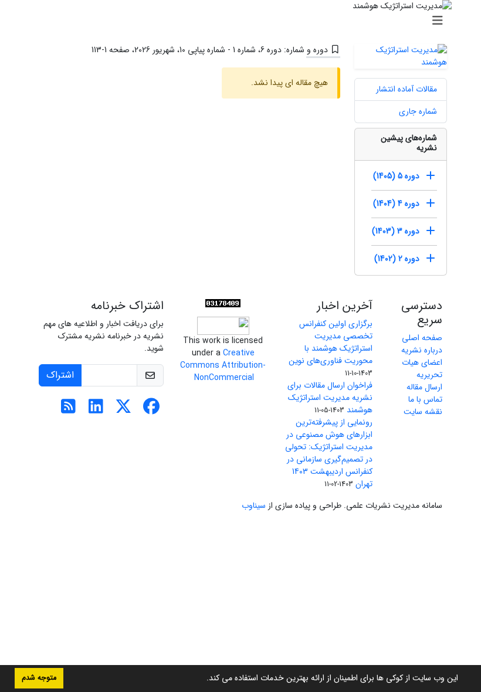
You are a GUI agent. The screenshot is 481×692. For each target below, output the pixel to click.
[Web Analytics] (223, 303)
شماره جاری (418, 111)
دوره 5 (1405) (396, 175)
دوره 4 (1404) (396, 203)
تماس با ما (425, 399)
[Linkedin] (96, 409)
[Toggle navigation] (244, 21)
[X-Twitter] (123, 409)
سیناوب (254, 505)
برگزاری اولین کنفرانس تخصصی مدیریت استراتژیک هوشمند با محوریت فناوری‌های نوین (330, 342)
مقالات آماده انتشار (406, 89)
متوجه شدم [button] (39, 678)
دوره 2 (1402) (396, 258)
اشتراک (60, 375)
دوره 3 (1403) (395, 231)
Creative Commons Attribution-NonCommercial (223, 365)
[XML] (82, 49)
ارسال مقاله (424, 387)
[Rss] (68, 409)
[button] (202, 679)
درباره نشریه (421, 350)
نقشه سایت (423, 411)
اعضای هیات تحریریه (422, 368)
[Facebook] (151, 409)
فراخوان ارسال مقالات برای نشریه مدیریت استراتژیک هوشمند (329, 397)
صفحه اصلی (422, 337)
